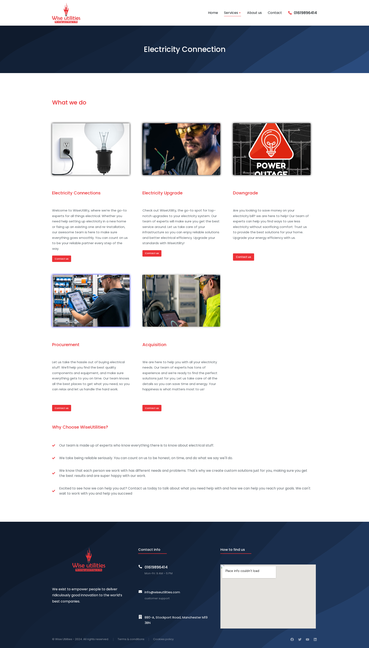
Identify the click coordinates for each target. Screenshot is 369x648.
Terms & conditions (131, 639)
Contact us (62, 258)
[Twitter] (300, 639)
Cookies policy (163, 639)
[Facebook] (292, 639)
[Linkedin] (315, 639)
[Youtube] (307, 639)
